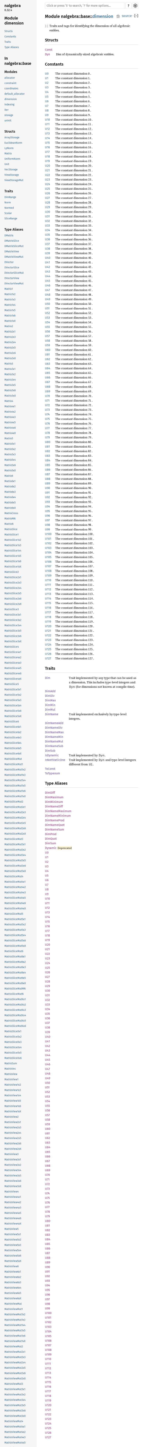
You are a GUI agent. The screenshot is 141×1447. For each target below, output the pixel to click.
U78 (47, 433)
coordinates (11, 88)
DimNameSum (54, 829)
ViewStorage (11, 174)
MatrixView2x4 (12, 1132)
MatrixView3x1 (12, 1159)
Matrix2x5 (10, 347)
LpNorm (9, 148)
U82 (47, 451)
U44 (47, 276)
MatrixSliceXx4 (12, 1047)
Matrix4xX (10, 433)
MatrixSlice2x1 (12, 577)
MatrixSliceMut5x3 (15, 929)
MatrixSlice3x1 (12, 614)
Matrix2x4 (10, 342)
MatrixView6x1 (12, 1271)
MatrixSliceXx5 (12, 1052)
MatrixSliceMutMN (15, 988)
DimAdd (50, 691)
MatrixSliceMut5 (13, 913)
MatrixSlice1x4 (12, 550)
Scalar (8, 213)
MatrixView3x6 (12, 1181)
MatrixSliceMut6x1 (15, 956)
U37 (47, 244)
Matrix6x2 (10, 486)
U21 (47, 170)
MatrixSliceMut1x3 (15, 775)
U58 (47, 340)
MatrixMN (10, 518)
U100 (48, 534)
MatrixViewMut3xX (15, 1416)
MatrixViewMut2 (13, 1346)
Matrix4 (8, 401)
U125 (48, 649)
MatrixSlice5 (11, 684)
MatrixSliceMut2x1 (15, 807)
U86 (47, 469)
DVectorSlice (11, 267)
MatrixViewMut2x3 (15, 1357)
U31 (47, 216)
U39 (47, 253)
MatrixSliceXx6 (12, 1058)
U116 (48, 607)
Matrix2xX (10, 358)
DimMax (50, 700)
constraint (10, 83)
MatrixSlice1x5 (12, 556)
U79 (47, 437)
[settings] (135, 6)
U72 (47, 405)
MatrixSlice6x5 (12, 748)
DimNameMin (54, 737)
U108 (48, 571)
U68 (47, 386)
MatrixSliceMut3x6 (15, 865)
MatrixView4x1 (12, 1197)
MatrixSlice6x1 (12, 726)
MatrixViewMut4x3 (15, 1437)
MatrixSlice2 (11, 572)
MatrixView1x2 (12, 1084)
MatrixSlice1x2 (12, 540)
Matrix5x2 (10, 449)
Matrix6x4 (10, 497)
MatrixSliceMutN (14, 994)
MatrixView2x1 (12, 1122)
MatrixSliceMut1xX (15, 796)
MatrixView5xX (12, 1261)
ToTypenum (52, 773)
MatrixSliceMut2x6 (15, 828)
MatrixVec (10, 1068)
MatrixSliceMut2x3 (15, 812)
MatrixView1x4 (12, 1095)
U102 (48, 543)
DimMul (50, 709)
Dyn (47, 54)
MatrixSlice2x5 (12, 593)
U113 (48, 594)
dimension (10, 99)
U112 (48, 589)
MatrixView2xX (12, 1148)
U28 (47, 202)
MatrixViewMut (13, 1303)
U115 (48, 603)
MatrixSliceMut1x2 (15, 769)
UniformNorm (12, 158)
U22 (47, 175)
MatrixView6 (11, 1266)
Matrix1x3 (9, 299)
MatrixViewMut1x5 (14, 1330)
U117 (48, 612)
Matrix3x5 (10, 385)
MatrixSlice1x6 (12, 561)
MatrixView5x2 (12, 1239)
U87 (47, 474)
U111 (48, 584)
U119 (48, 621)
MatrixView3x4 (12, 1170)
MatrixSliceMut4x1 (15, 881)
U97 (47, 520)
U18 (47, 156)
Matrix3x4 (10, 379)
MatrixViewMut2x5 (15, 1367)
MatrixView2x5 (12, 1138)
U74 (47, 414)
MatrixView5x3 (12, 1245)
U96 (47, 515)
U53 (47, 317)
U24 (47, 184)
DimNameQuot (55, 825)
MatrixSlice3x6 (12, 636)
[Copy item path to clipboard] (118, 16)
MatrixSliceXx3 (12, 1042)
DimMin (50, 705)
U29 (47, 207)
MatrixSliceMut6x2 (15, 962)
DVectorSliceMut (14, 272)
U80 (47, 442)
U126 (48, 654)
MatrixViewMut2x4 (15, 1362)
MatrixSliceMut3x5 (15, 860)
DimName (51, 714)
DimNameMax (54, 732)
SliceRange (10, 218)
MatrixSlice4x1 (12, 652)
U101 (48, 538)
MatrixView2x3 (12, 1127)
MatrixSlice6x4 (12, 742)
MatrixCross (11, 513)
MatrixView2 (11, 1116)
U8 (47, 110)
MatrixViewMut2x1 (14, 1351)
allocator (9, 77)
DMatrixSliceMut (14, 246)
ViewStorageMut (13, 180)
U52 (47, 313)
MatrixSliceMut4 (13, 876)
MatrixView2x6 (12, 1143)
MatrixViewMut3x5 (15, 1405)
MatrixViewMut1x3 (14, 1319)
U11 (47, 124)
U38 (47, 248)
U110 (48, 580)
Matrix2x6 (10, 353)
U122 (48, 635)
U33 (47, 225)
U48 (47, 294)
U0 (47, 73)
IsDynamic (52, 755)
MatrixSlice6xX (12, 753)
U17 (47, 152)
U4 (47, 92)
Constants (10, 36)
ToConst (50, 768)
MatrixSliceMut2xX (15, 833)
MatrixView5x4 (12, 1250)
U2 (46, 83)
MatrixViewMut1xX (15, 1341)
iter (6, 109)
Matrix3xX (10, 395)
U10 (47, 119)
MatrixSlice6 (11, 721)
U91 (47, 492)
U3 (46, 87)
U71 (47, 400)
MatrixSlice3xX (12, 641)
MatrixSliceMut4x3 (15, 892)
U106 (48, 561)
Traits (7, 41)
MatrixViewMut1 (13, 1309)
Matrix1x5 (9, 310)
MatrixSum (10, 1063)
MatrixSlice (10, 529)
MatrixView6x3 (12, 1282)
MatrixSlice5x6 (12, 710)
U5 (46, 96)
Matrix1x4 (9, 304)
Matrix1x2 (9, 294)
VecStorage (11, 169)
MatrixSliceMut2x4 (15, 817)
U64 (47, 368)
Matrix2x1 (9, 331)
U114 (48, 598)
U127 (48, 658)
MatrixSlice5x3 (12, 700)
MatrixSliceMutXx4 (15, 1015)
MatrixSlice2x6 (12, 598)
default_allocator (14, 93)
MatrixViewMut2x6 (15, 1373)
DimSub (50, 750)
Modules (10, 72)
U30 (47, 211)
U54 (47, 322)
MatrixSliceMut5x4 (15, 935)
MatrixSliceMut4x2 (15, 887)
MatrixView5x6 (12, 1255)
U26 (47, 193)
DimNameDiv (53, 727)
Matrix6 (8, 475)
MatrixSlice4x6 (12, 673)
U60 (47, 350)
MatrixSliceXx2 (12, 1036)
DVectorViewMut (14, 283)
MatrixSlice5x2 (12, 694)
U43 (47, 271)
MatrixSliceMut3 (13, 839)
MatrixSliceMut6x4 (15, 972)
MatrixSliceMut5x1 (15, 919)
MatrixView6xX (12, 1298)
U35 (47, 235)
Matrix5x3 (10, 454)
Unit (6, 164)
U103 (48, 548)
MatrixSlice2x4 (12, 588)
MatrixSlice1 (11, 534)
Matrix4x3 (10, 417)
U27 (47, 198)
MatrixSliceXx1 (12, 1031)
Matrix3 (8, 363)
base (85, 16)
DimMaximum (54, 797)
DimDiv (50, 696)
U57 (47, 336)
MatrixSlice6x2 (12, 732)
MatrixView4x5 (12, 1213)
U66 (47, 377)
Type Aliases (11, 47)
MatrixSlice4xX (12, 678)
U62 (47, 359)
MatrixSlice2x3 (12, 582)
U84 (47, 460)
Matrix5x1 (9, 443)
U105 (48, 557)
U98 (47, 525)
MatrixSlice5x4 (12, 705)
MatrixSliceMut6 (13, 951)
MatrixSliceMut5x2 (15, 924)
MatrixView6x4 (12, 1287)
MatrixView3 (11, 1154)
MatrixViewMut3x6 (15, 1410)
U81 (47, 446)
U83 (47, 456)
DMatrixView (11, 251)
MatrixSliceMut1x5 (15, 785)
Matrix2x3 (10, 337)
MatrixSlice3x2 (12, 620)
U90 (47, 488)
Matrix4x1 (9, 406)
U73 (47, 409)
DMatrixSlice (11, 240)
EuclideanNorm (13, 142)
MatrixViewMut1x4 (14, 1325)
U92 (47, 497)
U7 (46, 106)
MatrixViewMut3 (13, 1383)
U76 (47, 423)
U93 (47, 502)
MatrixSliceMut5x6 (15, 940)
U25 (47, 188)
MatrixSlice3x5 (12, 630)
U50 (47, 304)
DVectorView (11, 278)
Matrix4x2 (10, 411)
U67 (47, 382)
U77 (47, 428)
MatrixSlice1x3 (12, 545)
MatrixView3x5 (12, 1175)
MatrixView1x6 (12, 1106)
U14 (47, 138)
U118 (48, 617)
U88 (47, 479)
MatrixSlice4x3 (12, 662)
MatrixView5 (11, 1229)
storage (8, 115)
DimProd (51, 834)
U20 (47, 165)
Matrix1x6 (9, 315)
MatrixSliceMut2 (13, 801)
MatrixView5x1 (12, 1234)
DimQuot (51, 838)
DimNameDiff (54, 806)
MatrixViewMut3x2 (15, 1394)
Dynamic (51, 848)
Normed (9, 207)
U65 (47, 373)
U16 (47, 147)
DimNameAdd (54, 723)
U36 (47, 239)
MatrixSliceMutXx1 (15, 999)
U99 (47, 529)
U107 (48, 566)
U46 (47, 285)
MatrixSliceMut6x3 (15, 967)
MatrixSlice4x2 (12, 657)
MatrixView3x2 (12, 1164)
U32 (47, 221)
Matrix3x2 (10, 374)
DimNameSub (54, 746)
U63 (47, 363)
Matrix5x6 (10, 465)
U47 (47, 290)
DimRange (10, 197)
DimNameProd (54, 820)
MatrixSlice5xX (12, 716)
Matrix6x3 (10, 491)
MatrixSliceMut (13, 759)
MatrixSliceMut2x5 (15, 823)
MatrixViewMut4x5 (15, 1442)
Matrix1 (8, 288)
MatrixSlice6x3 (12, 737)
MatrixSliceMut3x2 (15, 849)
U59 (47, 345)
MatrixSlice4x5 (12, 668)
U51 (47, 308)
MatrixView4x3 (12, 1207)
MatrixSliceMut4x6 (15, 903)
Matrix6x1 (9, 481)
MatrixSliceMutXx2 (15, 1004)
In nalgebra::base (17, 61)
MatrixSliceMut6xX (15, 983)
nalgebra (12, 5)
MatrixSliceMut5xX (15, 945)
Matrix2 (8, 326)
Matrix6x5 (10, 502)
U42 (47, 267)
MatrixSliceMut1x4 (15, 780)
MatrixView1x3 (12, 1090)
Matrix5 (8, 438)
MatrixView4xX (12, 1223)
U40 (47, 258)
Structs (8, 31)
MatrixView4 (11, 1191)
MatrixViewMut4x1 (14, 1426)
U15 (47, 142)
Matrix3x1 (9, 369)
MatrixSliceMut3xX (15, 871)
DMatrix (8, 235)
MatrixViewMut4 (13, 1421)
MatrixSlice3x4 (12, 625)
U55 (47, 327)
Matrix (8, 153)
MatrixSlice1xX (12, 566)
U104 (48, 552)
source (127, 16)
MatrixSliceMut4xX (15, 908)
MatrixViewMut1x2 (14, 1314)
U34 (47, 230)
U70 (47, 396)
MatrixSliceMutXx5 (15, 1020)
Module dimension (14, 21)
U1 (46, 78)
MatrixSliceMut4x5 (15, 897)
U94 (47, 506)
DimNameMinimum (58, 815)
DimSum (50, 843)
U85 (47, 465)
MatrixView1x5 (12, 1100)
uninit (7, 120)
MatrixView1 (11, 1079)
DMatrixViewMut (13, 256)
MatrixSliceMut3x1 (15, 844)
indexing (9, 104)
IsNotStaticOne (55, 760)
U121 (48, 631)
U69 (47, 391)
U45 (47, 281)
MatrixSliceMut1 (13, 764)
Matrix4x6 (10, 427)
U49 (47, 299)
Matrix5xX (10, 470)
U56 (47, 331)
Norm (7, 202)
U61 (47, 354)
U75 (47, 419)
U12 (47, 129)
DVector (9, 262)
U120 (48, 626)
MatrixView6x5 (12, 1293)
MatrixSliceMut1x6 (15, 791)
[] (136, 16)
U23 (47, 179)
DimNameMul (54, 741)
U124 (48, 644)
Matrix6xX (10, 507)
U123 (48, 640)
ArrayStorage (11, 137)
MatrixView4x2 (12, 1202)
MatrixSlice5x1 (12, 689)
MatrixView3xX (12, 1186)
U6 (47, 101)
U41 (47, 262)
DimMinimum (54, 802)
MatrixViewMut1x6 (14, 1335)
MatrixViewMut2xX (15, 1378)
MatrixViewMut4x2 (15, 1432)
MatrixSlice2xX (12, 604)
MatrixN (9, 523)
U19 (47, 161)
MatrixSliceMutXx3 (15, 1010)
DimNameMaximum (58, 811)
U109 (48, 575)
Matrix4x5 (10, 422)
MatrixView (10, 1074)
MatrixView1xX (12, 1111)
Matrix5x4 (10, 459)
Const (48, 49)
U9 (46, 115)
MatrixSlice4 (11, 646)
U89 (47, 483)
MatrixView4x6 (12, 1218)
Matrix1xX (10, 321)
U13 (47, 133)
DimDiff (50, 792)
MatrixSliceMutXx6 (15, 1026)
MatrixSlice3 (11, 609)
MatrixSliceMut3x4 (15, 855)
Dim (47, 678)
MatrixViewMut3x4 (15, 1400)
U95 (47, 511)
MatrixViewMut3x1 (14, 1389)
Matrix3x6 (10, 390)
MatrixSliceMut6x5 (15, 978)
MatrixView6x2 (12, 1277)
